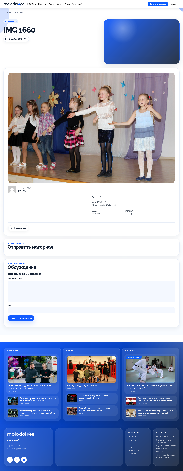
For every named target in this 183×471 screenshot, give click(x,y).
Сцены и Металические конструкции (166, 447)
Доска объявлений (73, 4)
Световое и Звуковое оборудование (165, 456)
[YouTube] (24, 460)
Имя (9, 305)
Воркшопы (132, 454)
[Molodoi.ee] (20, 434)
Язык (173, 4)
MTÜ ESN (31, 4)
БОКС (70, 351)
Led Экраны (161, 452)
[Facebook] (10, 460)
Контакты (132, 440)
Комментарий (15, 279)
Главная (7, 13)
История (132, 436)
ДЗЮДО (131, 351)
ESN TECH (14, 351)
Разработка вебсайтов (165, 436)
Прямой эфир (134, 450)
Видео (52, 4)
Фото (59, 4)
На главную (20, 228)
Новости (42, 4)
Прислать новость (158, 4)
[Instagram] (17, 460)
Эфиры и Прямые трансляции (163, 441)
